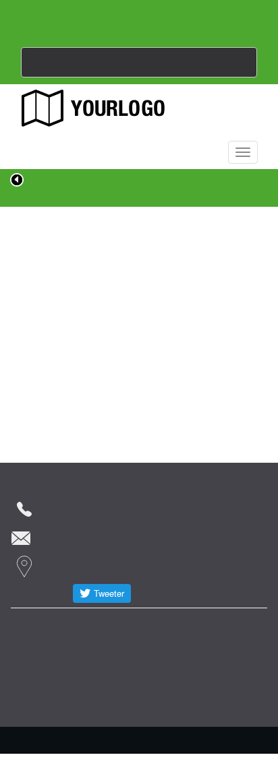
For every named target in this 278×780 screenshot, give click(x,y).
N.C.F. (155, 733)
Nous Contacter (139, 62)
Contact (108, 626)
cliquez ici (139, 361)
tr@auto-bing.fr (88, 536)
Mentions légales (52, 653)
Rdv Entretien (47, 626)
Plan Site (223, 626)
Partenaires (165, 626)
